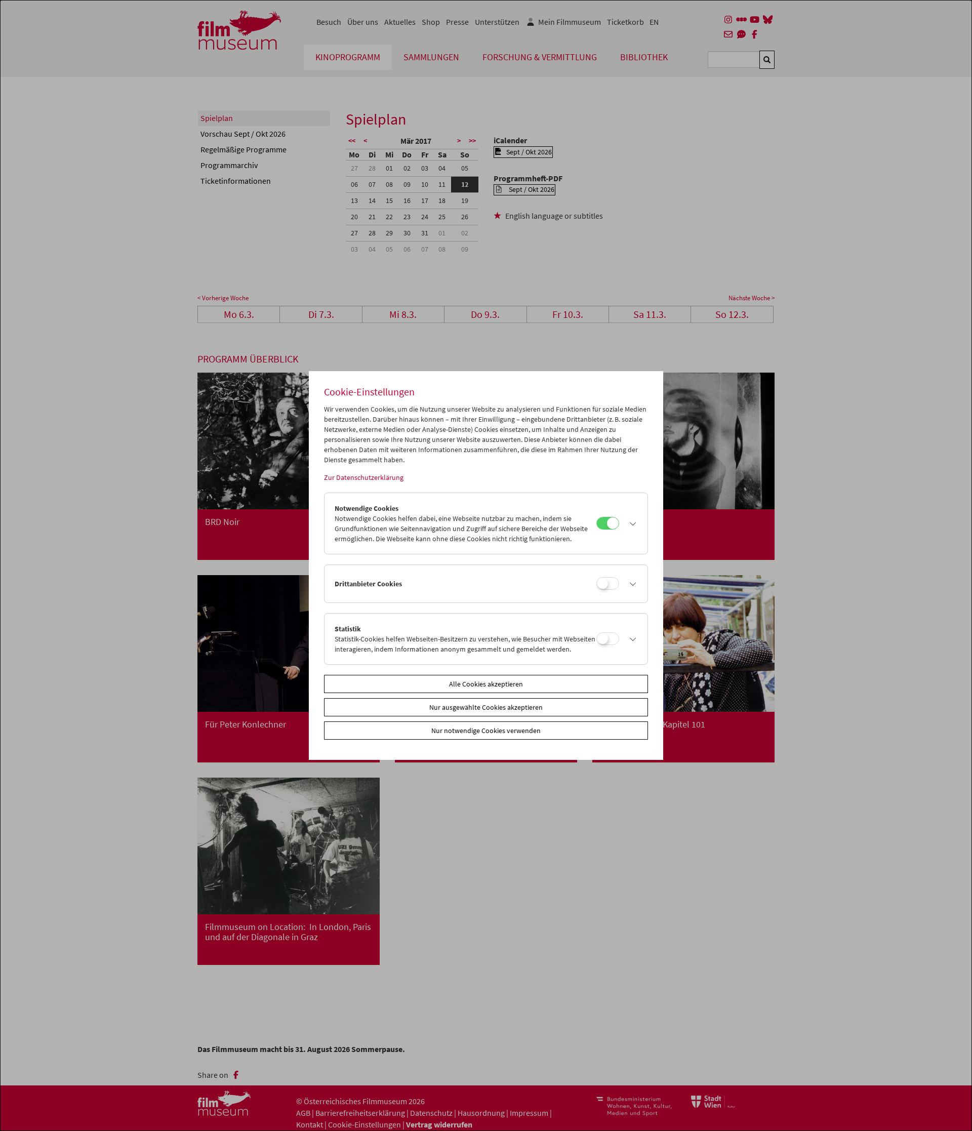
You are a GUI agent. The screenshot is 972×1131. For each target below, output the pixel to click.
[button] (630, 523)
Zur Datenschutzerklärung (363, 477)
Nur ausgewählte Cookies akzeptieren (486, 707)
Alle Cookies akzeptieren (486, 684)
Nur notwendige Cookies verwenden (486, 730)
